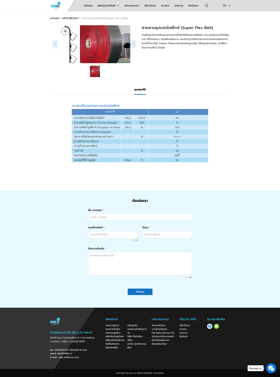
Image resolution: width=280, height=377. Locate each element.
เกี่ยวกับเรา (150, 6)
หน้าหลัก (54, 18)
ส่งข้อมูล (140, 291)
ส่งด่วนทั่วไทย (158, 325)
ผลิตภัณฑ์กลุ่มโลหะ (114, 336)
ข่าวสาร (165, 6)
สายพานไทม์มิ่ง (112, 329)
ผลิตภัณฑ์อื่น (111, 347)
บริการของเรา (131, 6)
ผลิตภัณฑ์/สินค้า (107, 6)
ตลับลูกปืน (132, 325)
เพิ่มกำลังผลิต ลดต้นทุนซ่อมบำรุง (160, 342)
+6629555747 (61, 350)
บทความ (178, 6)
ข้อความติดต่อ (97, 249)
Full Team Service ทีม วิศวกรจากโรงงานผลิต (163, 334)
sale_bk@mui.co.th (69, 357)
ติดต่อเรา (193, 6)
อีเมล (146, 227)
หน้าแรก (88, 6)
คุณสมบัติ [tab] (140, 89)
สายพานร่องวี (112, 325)
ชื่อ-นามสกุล (96, 210)
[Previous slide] (55, 44)
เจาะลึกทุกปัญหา (159, 329)
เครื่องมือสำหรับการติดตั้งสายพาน (115, 342)
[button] (117, 6)
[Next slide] (133, 44)
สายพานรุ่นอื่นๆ (112, 333)
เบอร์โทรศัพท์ (96, 227)
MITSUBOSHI (70, 18)
